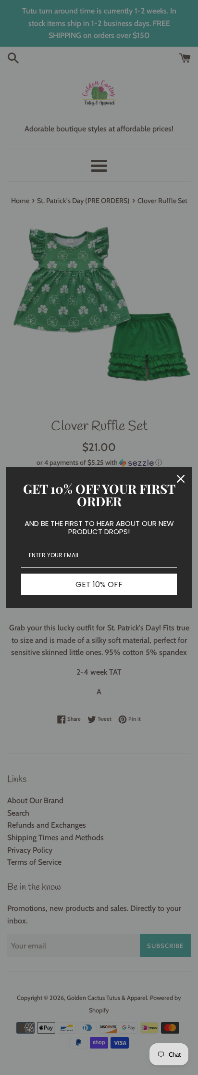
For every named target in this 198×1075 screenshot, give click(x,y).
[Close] (180, 478)
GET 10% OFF (99, 584)
